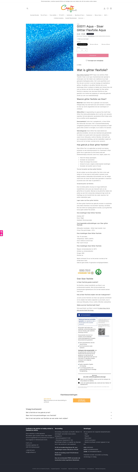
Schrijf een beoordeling (81, 400)
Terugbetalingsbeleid (55, 468)
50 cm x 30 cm (106, 45)
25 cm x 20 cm (83, 45)
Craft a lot (38, 468)
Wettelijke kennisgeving (100, 468)
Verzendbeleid (82, 468)
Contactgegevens (90, 468)
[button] (27, 8)
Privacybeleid (64, 468)
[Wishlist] (107, 8)
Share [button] (79, 64)
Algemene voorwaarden (73, 468)
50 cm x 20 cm (94, 45)
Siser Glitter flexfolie (83, 75)
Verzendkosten (91, 36)
